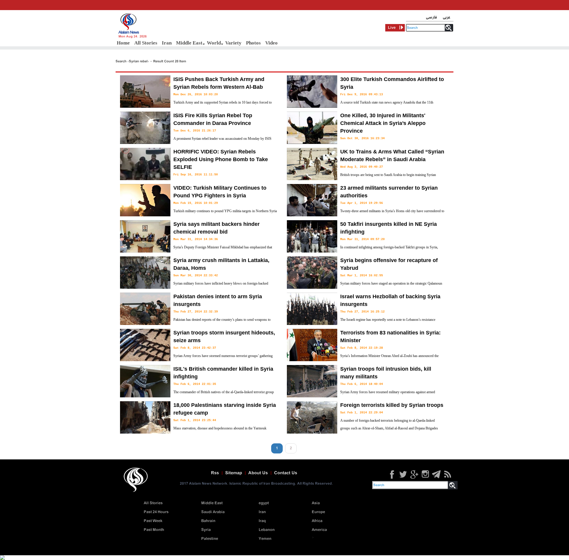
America (319, 530)
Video (271, 43)
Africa (317, 521)
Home (123, 43)
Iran (167, 43)
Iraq (262, 521)
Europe (318, 512)
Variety (233, 43)
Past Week (153, 521)
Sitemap (233, 473)
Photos (253, 43)
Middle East (189, 43)
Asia (316, 503)
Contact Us (285, 473)
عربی (446, 17)
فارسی (431, 17)
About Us (258, 473)
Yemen (265, 539)
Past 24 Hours (156, 512)
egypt (264, 503)
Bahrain (208, 521)
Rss (215, 473)
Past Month (154, 530)
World (214, 43)
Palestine (209, 539)
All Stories (145, 43)
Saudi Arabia (213, 512)
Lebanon (267, 530)
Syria (206, 530)
